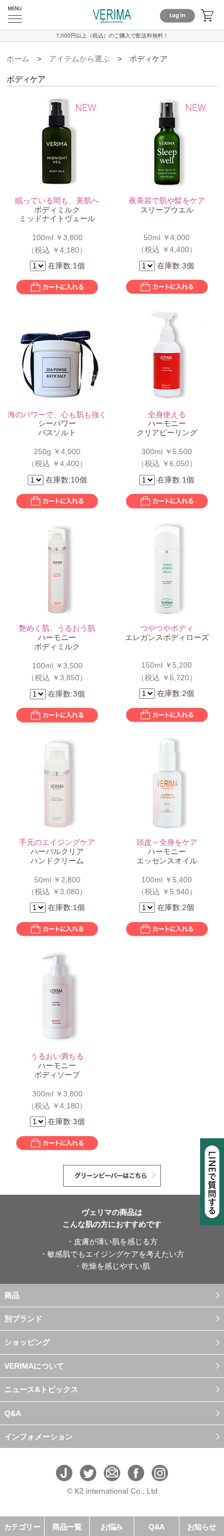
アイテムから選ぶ (79, 58)
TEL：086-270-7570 (112, 1503)
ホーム (18, 58)
